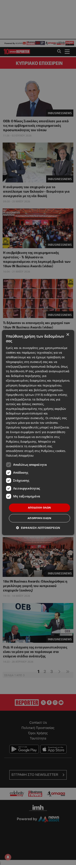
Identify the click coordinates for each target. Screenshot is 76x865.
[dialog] (38, 432)
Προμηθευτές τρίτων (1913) (24, 395)
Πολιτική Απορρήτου (20, 455)
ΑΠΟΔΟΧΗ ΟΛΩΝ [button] (39, 507)
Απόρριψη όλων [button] (39, 518)
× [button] (67, 334)
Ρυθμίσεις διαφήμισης (21, 441)
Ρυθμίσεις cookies (53, 451)
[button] (38, 527)
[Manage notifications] (8, 857)
